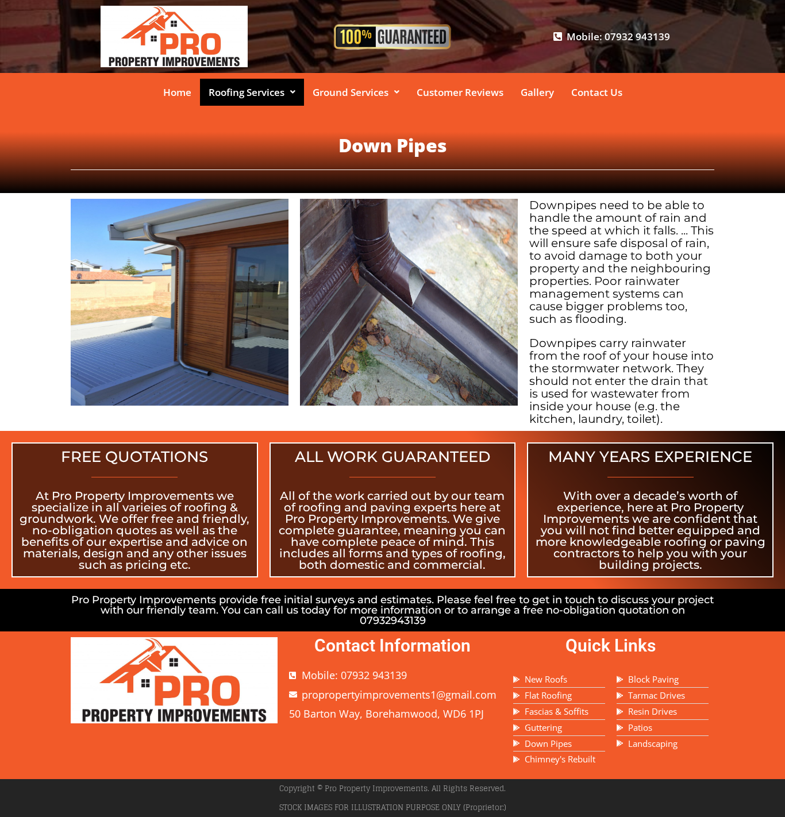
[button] (252, 92)
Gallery (537, 92)
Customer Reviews (460, 92)
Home (177, 92)
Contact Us (596, 92)
